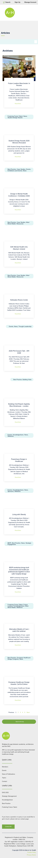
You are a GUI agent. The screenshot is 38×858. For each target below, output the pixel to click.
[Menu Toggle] (27, 13)
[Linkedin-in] (3, 811)
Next (28, 712)
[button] (35, 41)
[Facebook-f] (7, 811)
